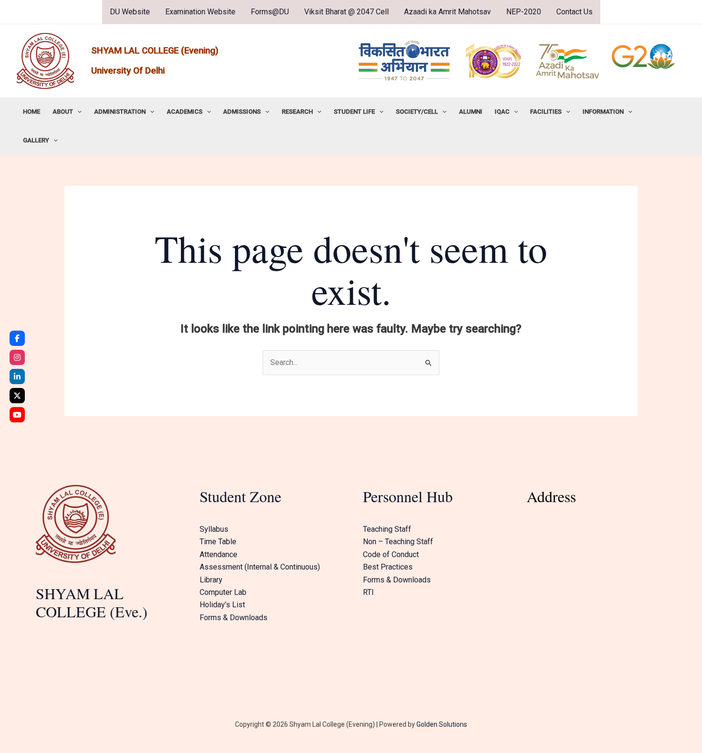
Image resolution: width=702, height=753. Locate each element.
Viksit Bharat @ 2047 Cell (346, 11)
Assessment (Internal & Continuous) (260, 566)
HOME (31, 111)
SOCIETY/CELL (417, 111)
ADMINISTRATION (120, 111)
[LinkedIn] (17, 376)
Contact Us (574, 11)
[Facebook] (17, 338)
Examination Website (200, 11)
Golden (426, 724)
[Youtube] (17, 414)
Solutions (452, 724)
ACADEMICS (184, 111)
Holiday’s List (222, 604)
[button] (77, 111)
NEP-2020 (523, 11)
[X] (17, 395)
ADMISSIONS (242, 111)
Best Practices (388, 566)
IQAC (502, 111)
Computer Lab (223, 592)
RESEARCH (297, 111)
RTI (368, 592)
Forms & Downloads (233, 617)
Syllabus (214, 529)
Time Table (218, 541)
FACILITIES (546, 111)
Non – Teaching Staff (398, 541)
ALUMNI (470, 111)
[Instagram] (17, 357)
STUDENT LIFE (354, 111)
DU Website (130, 11)
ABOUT (63, 111)
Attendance (218, 554)
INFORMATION (603, 111)
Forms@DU (270, 11)
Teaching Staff (387, 529)
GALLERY (36, 140)
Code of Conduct (391, 554)
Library (211, 579)
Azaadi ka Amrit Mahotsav (447, 11)
